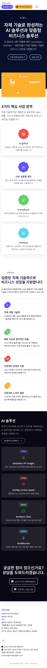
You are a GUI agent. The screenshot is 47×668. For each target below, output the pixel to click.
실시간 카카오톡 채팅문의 (13, 646)
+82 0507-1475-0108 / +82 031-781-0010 (20, 649)
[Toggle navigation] (37, 7)
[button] (17, 92)
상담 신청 (8, 7)
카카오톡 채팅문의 (24, 7)
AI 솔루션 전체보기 (12, 440)
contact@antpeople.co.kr (12, 655)
